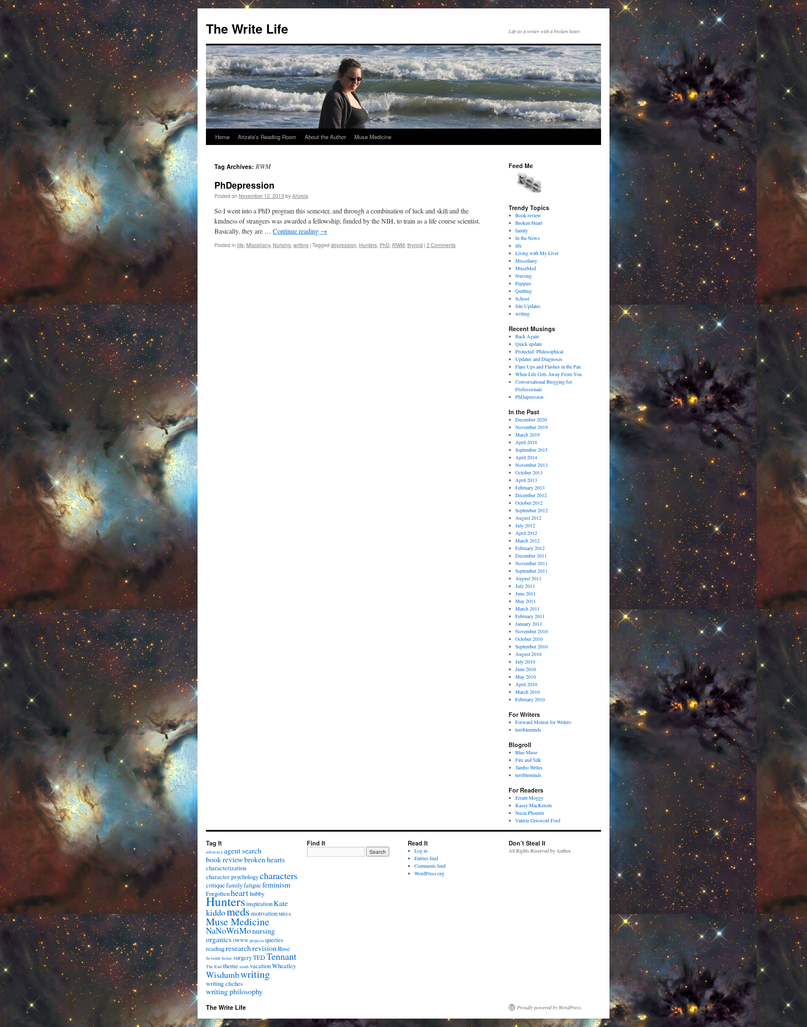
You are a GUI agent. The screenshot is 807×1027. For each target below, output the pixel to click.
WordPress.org (429, 873)
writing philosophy (234, 991)
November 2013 (531, 464)
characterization (226, 868)
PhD (385, 244)
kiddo (215, 912)
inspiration (259, 903)
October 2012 (529, 502)
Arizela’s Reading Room (267, 137)
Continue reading (300, 230)
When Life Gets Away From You (548, 374)
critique (215, 885)
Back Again (527, 336)
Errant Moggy (529, 797)
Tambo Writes (529, 767)
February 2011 (530, 616)
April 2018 (526, 442)
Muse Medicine (372, 137)
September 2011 (531, 570)
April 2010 (526, 684)
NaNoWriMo (228, 930)
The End (214, 966)
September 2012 (531, 510)
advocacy (214, 852)
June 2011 (525, 593)
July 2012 (525, 525)
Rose (284, 948)
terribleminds (528, 729)
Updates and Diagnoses (538, 359)
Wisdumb (222, 974)
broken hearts (264, 859)
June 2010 (525, 669)
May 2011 (525, 601)
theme (230, 965)
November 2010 (531, 631)
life (240, 244)
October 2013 (529, 472)
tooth (244, 966)
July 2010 (525, 661)
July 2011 (525, 585)
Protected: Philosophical (539, 351)
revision (264, 948)
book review (224, 859)
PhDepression (244, 185)
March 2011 (527, 608)
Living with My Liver (537, 253)
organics (219, 939)
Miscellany (258, 244)
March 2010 (527, 691)
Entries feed (426, 858)
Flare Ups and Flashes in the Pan (548, 366)
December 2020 (531, 419)
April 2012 (526, 532)
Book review (528, 215)
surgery (242, 957)
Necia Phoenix (529, 812)
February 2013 (530, 487)
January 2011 (528, 623)
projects (257, 940)
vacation (260, 965)
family (521, 230)
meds (238, 911)
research (238, 948)
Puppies (523, 283)
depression (343, 244)
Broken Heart (528, 222)
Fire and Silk (528, 759)
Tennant (281, 956)
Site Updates (528, 306)
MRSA (285, 914)
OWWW (240, 940)
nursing (263, 931)
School (522, 298)
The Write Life (247, 28)
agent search (242, 850)
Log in (420, 850)
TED (259, 957)
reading (215, 948)
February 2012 (530, 548)
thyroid (415, 244)
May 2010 (525, 676)
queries (274, 939)
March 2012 (527, 540)
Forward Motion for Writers (543, 722)
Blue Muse (526, 752)
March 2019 (527, 434)
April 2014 (526, 457)
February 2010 (530, 699)
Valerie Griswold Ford (537, 820)
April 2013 (526, 480)
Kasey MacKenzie (533, 805)
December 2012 (531, 495)
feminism (276, 885)
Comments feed (430, 865)
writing (301, 244)
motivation (264, 913)
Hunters (368, 244)
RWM (398, 244)
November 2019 (531, 427)
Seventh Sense (219, 958)
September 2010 (531, 646)
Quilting (523, 290)
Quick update (528, 343)
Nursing (282, 244)
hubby (257, 893)
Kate (281, 903)
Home (222, 137)
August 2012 (528, 517)
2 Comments (441, 244)
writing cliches (224, 983)
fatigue (252, 885)
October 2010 (529, 638)
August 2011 (528, 578)
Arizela (300, 195)
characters (279, 875)
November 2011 (531, 563)
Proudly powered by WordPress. (549, 1007)
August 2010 (528, 653)
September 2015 (531, 449)
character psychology (232, 876)
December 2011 (531, 555)
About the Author (325, 137)
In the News (527, 237)
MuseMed (525, 268)
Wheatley (284, 965)
